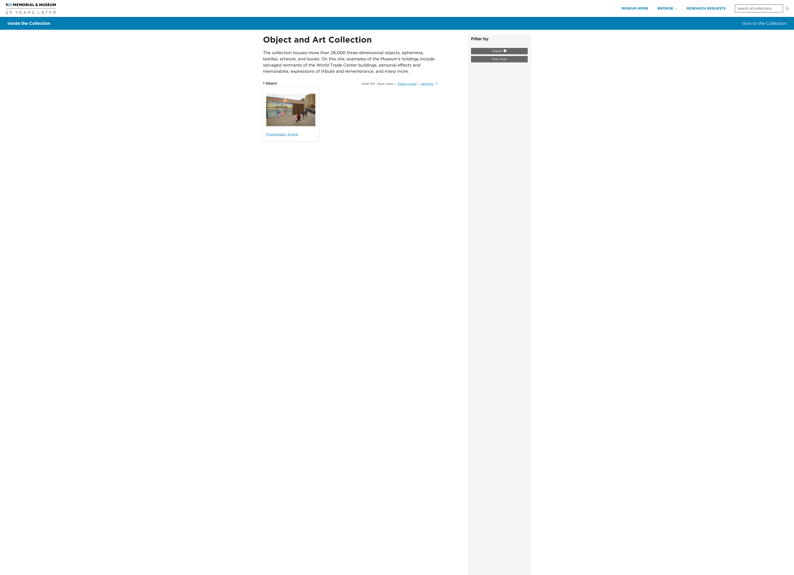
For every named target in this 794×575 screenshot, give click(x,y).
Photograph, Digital (282, 134)
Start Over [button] (499, 59)
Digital (497, 51)
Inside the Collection (28, 23)
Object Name (407, 84)
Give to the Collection (764, 23)
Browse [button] (665, 8)
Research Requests (706, 8)
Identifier (427, 84)
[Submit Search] (787, 8)
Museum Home (635, 8)
